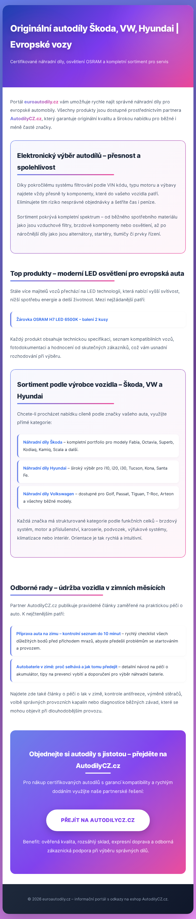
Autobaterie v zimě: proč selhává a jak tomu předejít (67, 666)
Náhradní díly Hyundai (44, 468)
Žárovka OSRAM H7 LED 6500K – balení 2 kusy (62, 319)
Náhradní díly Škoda (42, 442)
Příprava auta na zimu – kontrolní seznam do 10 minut (69, 633)
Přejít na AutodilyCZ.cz (98, 820)
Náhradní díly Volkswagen (48, 493)
